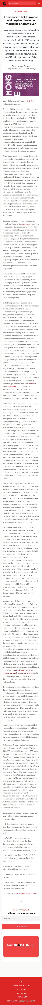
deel (31, 383)
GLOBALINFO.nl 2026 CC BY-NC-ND (21, 1001)
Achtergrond (21, 11)
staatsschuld (11, 386)
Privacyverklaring (21, 986)
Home (21, 982)
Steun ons (21, 989)
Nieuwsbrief (21, 997)
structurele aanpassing (21, 224)
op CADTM (29, 101)
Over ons (21, 993)
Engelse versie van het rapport (24, 893)
